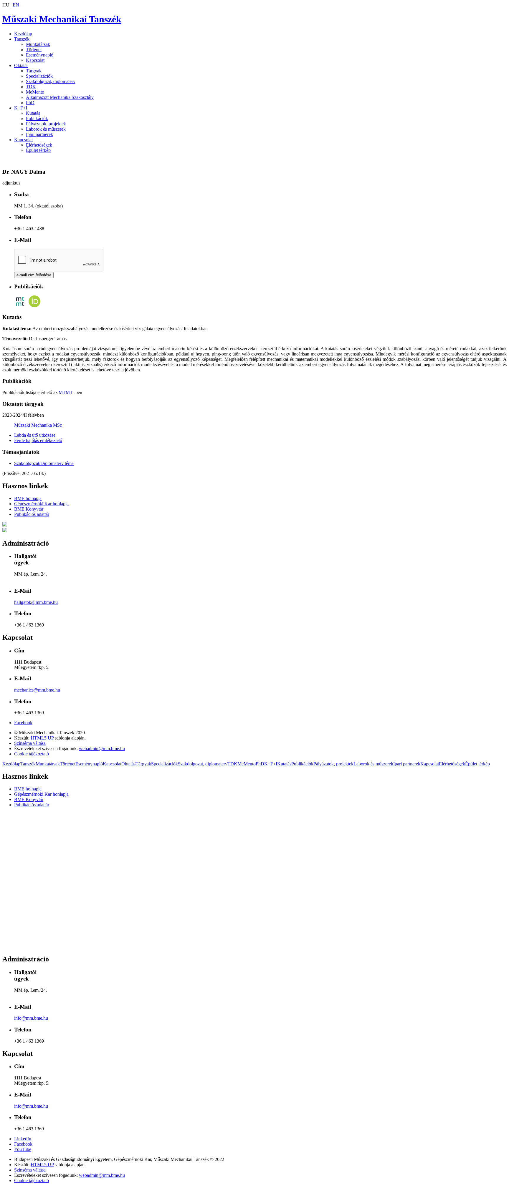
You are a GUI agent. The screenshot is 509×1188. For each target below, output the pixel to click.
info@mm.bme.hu (31, 1018)
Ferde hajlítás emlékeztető (38, 440)
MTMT (65, 392)
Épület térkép (38, 150)
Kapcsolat (35, 60)
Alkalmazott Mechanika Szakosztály (60, 97)
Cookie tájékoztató (31, 753)
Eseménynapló (39, 54)
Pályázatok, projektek (46, 123)
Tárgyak (34, 70)
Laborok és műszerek (46, 129)
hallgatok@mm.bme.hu (36, 602)
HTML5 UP (42, 737)
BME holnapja (28, 498)
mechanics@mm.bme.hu (37, 689)
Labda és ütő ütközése (34, 435)
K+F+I (20, 107)
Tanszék (21, 38)
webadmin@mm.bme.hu (102, 748)
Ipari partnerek (39, 134)
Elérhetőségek (39, 144)
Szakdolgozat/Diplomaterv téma (44, 463)
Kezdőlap (23, 33)
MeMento (35, 91)
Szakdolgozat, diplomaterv (50, 81)
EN (16, 4)
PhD (30, 102)
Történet (34, 49)
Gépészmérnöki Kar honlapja (41, 503)
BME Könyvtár (28, 508)
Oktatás (21, 65)
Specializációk (39, 76)
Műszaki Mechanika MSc (38, 425)
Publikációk (37, 118)
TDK (31, 86)
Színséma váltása (30, 743)
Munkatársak (38, 44)
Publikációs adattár (31, 514)
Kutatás (33, 113)
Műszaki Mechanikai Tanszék (61, 19)
